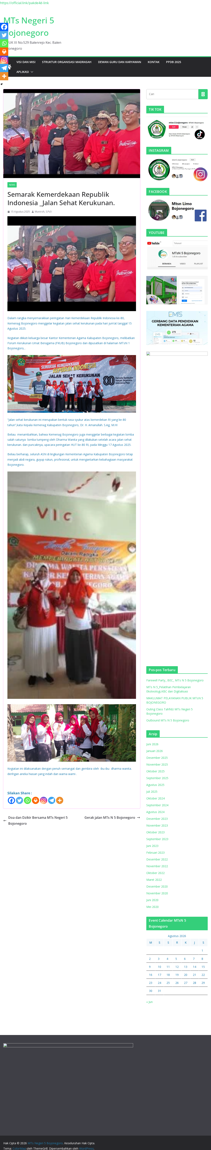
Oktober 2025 (155, 771)
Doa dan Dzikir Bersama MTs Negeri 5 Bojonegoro (38, 820)
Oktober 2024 (155, 798)
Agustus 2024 (155, 812)
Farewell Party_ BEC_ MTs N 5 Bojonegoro (175, 680)
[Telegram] (51, 800)
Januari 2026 (154, 751)
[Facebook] (11, 800)
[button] (31, 72)
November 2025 (157, 764)
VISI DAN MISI (25, 62)
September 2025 (157, 778)
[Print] (35, 800)
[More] (59, 800)
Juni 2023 (152, 846)
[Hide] (1, 84)
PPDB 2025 (173, 62)
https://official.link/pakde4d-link (24, 3)
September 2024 (157, 805)
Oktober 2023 (155, 832)
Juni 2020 (152, 900)
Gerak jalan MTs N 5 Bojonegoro (109, 817)
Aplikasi (22, 72)
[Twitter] (19, 800)
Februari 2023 (155, 852)
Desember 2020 (157, 886)
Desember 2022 (157, 859)
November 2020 (157, 893)
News (12, 184)
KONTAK (153, 62)
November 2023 (157, 825)
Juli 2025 (151, 792)
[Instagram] (43, 800)
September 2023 (157, 839)
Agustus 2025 (155, 785)
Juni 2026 (152, 744)
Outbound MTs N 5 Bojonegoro (167, 720)
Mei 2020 (152, 907)
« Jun (149, 1002)
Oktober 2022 (155, 873)
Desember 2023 (157, 819)
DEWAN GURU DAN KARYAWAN (119, 62)
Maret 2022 (154, 880)
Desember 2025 (157, 758)
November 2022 (157, 866)
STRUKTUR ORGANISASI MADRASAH (66, 62)
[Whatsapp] (27, 800)
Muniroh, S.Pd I (43, 211)
